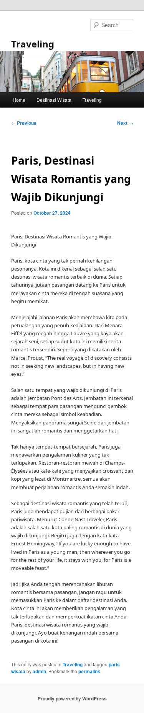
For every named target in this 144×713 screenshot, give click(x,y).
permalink (89, 671)
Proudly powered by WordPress (72, 698)
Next (125, 122)
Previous (23, 122)
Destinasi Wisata (53, 99)
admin (39, 671)
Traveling (32, 44)
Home (19, 99)
